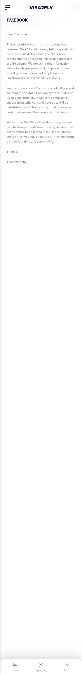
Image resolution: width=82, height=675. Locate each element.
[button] (74, 7)
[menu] (7, 7)
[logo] (41, 7)
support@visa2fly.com (22, 102)
